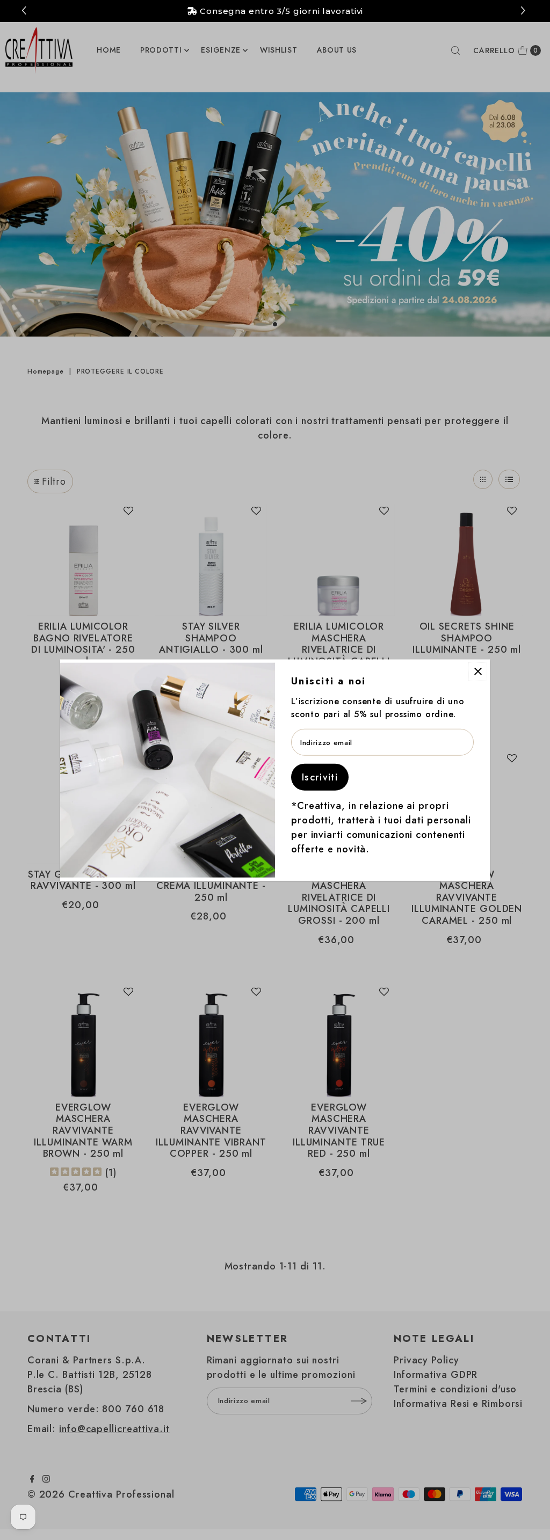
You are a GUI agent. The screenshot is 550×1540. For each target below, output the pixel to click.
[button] (524, 11)
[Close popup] (477, 671)
